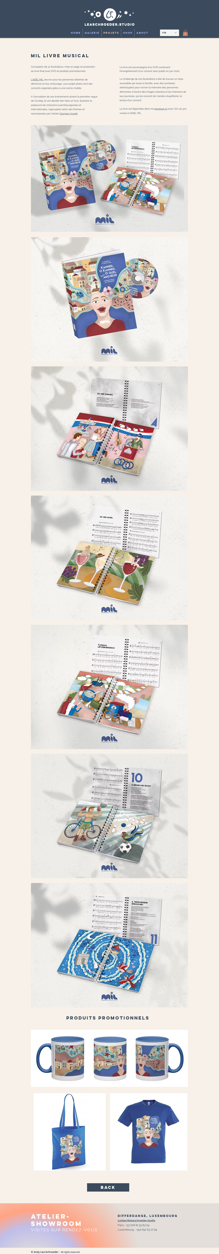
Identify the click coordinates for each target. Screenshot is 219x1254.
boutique (159, 108)
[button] (185, 33)
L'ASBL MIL (37, 79)
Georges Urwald (68, 113)
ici (165, 108)
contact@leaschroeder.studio (136, 1220)
